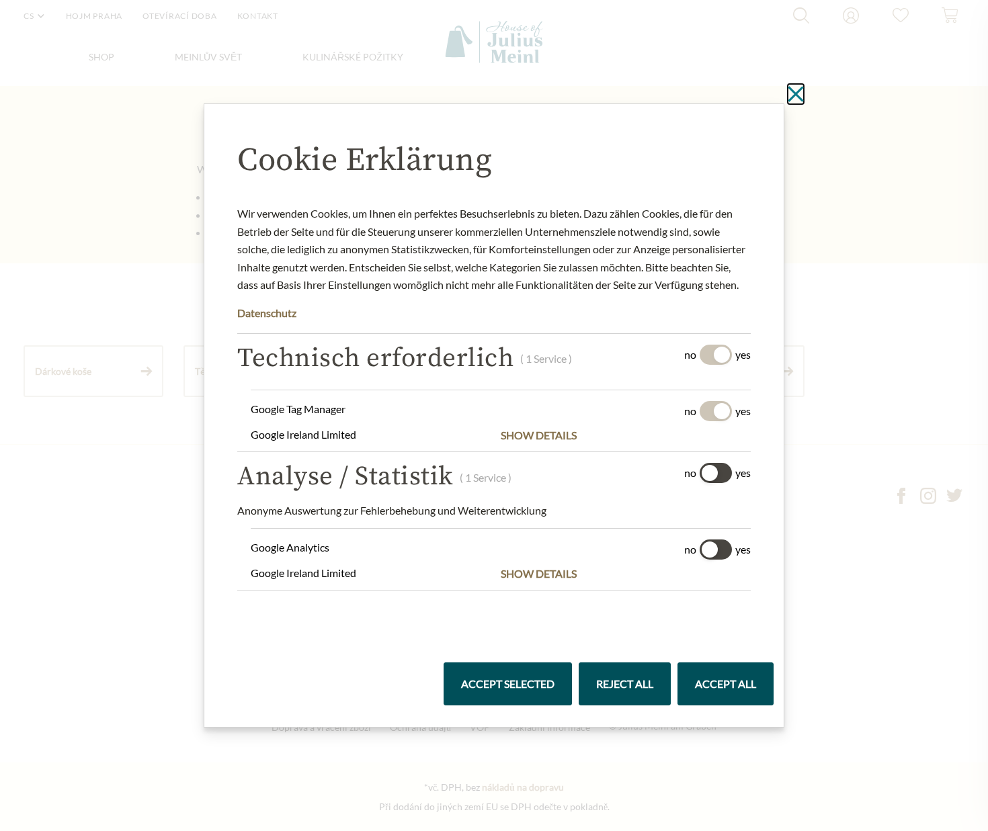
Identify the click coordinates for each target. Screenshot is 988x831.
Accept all (725, 683)
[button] (626, 435)
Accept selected (507, 683)
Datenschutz (266, 312)
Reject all (624, 683)
